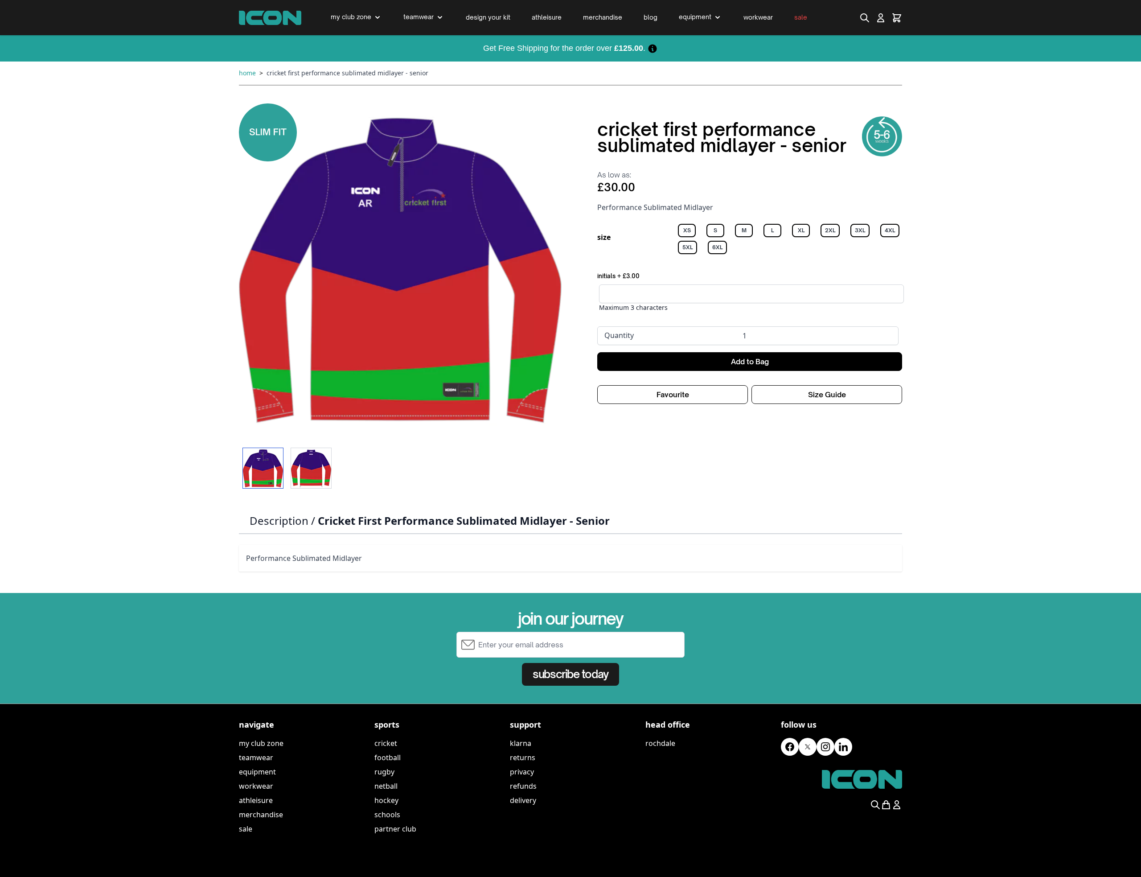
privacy (522, 772)
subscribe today (570, 674)
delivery (523, 800)
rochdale (660, 743)
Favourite (673, 394)
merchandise (261, 814)
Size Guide (827, 394)
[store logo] (270, 18)
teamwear (256, 757)
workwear (256, 786)
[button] (400, 270)
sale (245, 829)
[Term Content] (652, 48)
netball (386, 786)
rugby (384, 772)
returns (522, 757)
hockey (386, 800)
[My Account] (880, 17)
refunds (523, 786)
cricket (385, 743)
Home (247, 73)
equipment (257, 772)
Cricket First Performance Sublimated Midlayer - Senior (347, 73)
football (387, 757)
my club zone (261, 743)
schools (387, 814)
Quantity (619, 335)
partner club (395, 829)
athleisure (256, 800)
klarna (520, 743)
